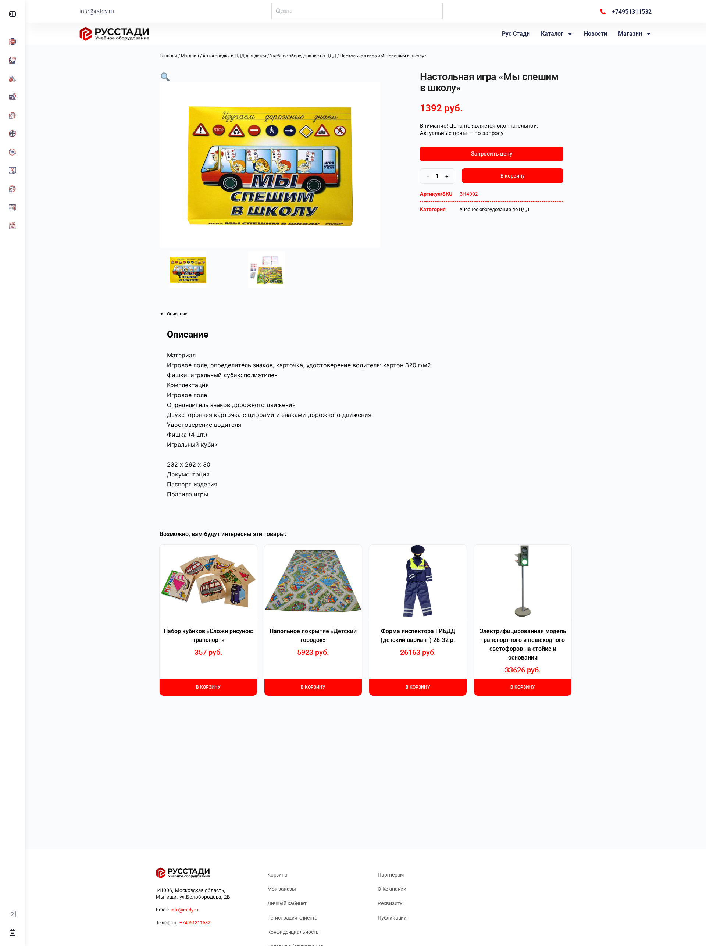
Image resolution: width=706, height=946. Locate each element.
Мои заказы (281, 889)
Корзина (277, 875)
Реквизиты (391, 903)
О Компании (392, 889)
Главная (168, 55)
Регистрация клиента (292, 918)
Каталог (552, 33)
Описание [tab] (177, 314)
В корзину (512, 176)
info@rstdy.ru (96, 11)
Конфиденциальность (293, 932)
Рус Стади (516, 33)
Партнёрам (391, 875)
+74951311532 (194, 922)
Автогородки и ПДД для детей (234, 55)
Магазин (630, 33)
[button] (165, 76)
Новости (595, 33)
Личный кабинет (287, 903)
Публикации (392, 918)
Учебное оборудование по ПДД (303, 55)
